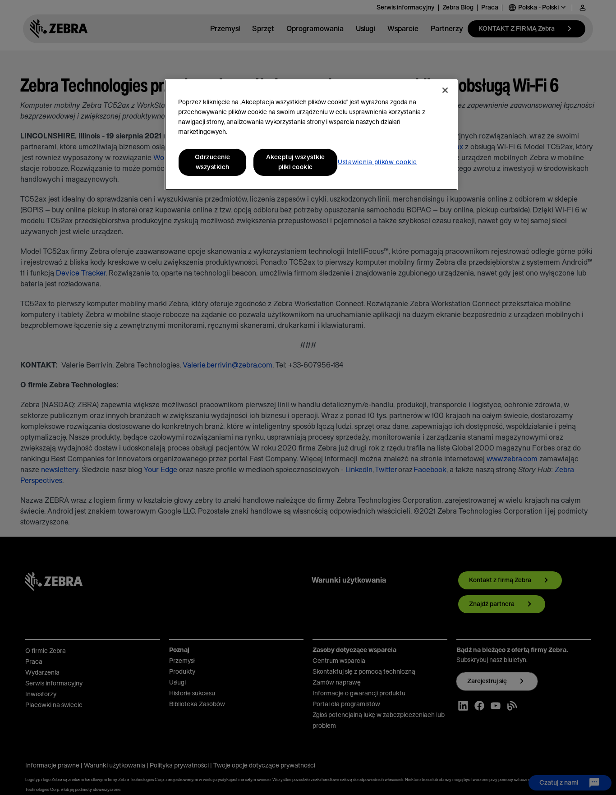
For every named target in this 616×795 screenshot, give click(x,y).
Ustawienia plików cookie (377, 162)
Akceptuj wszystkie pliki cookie (295, 162)
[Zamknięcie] (445, 90)
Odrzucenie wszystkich (212, 162)
